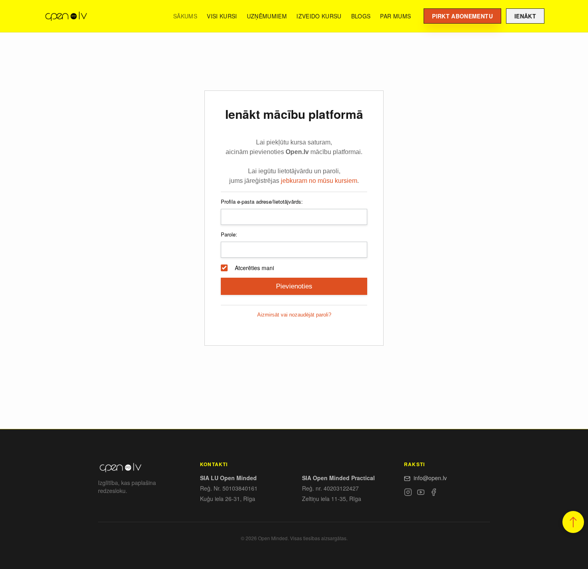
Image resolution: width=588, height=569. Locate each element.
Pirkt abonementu (462, 16)
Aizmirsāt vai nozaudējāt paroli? (294, 315)
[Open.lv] (66, 16)
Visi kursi (222, 16)
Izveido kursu (319, 16)
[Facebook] (434, 493)
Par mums (395, 16)
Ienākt (525, 16)
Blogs (361, 16)
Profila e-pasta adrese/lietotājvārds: (262, 201)
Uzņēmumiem (267, 16)
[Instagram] (408, 493)
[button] (573, 522)
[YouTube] (421, 493)
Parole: (229, 234)
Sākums (185, 16)
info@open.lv (430, 478)
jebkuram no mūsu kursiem (319, 180)
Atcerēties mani (254, 268)
